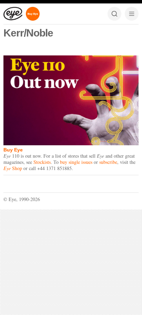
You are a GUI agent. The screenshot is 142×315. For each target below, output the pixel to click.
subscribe (108, 162)
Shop (12, 168)
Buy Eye (13, 150)
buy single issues (76, 162)
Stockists (42, 162)
